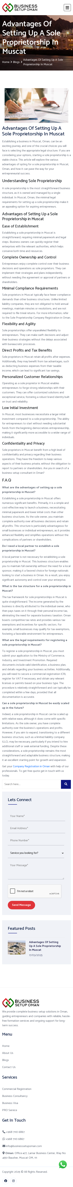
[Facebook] (5, 1181)
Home (5, 62)
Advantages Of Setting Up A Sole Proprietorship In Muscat (45, 946)
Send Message (21, 905)
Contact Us (9, 1067)
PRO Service (9, 1110)
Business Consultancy (14, 1096)
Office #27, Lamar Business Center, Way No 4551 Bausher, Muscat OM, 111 (34, 1155)
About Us (7, 1053)
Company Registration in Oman (31, 766)
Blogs (16, 62)
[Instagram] (13, 1181)
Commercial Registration (16, 1089)
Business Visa (10, 1103)
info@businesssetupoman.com (23, 1146)
